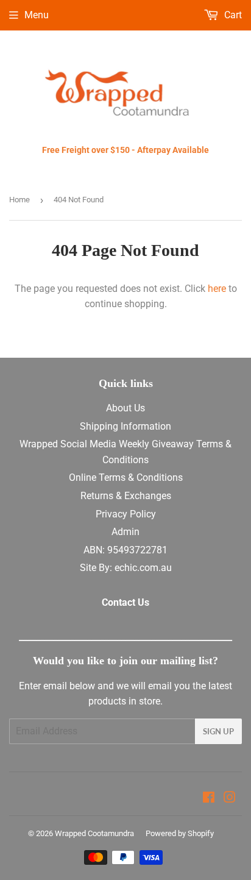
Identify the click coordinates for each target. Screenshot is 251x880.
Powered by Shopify (180, 833)
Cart (232, 15)
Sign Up (218, 731)
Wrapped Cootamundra (94, 833)
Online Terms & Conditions (126, 477)
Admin (125, 532)
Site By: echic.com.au (126, 567)
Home (19, 199)
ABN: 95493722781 (125, 550)
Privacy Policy (126, 514)
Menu (36, 15)
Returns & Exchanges (125, 496)
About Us (125, 408)
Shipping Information (125, 426)
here (217, 288)
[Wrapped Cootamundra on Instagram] (230, 798)
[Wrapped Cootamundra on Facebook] (208, 798)
